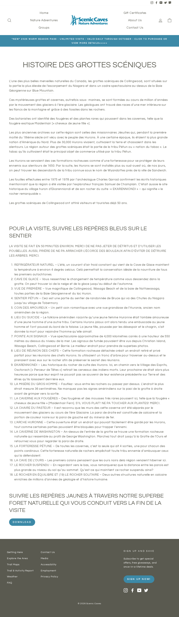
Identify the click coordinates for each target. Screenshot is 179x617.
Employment (48, 570)
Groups (44, 27)
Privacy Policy (49, 576)
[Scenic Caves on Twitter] (146, 590)
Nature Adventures (44, 20)
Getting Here (15, 552)
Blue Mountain (42, 90)
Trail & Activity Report (20, 570)
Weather (12, 576)
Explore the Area (17, 558)
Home (44, 13)
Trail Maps (13, 564)
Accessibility (48, 564)
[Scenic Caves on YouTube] (139, 590)
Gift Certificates (135, 13)
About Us (135, 20)
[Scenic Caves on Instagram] (126, 590)
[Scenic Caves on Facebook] (132, 590)
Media (44, 558)
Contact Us (135, 27)
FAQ (9, 582)
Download (22, 522)
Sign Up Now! (139, 579)
